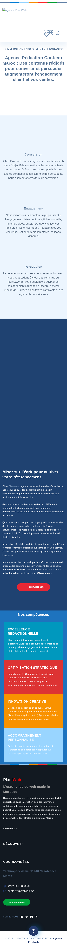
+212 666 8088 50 (19, 886)
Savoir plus (10, 829)
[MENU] (44, 33)
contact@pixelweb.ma (21, 891)
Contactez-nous (17, 902)
